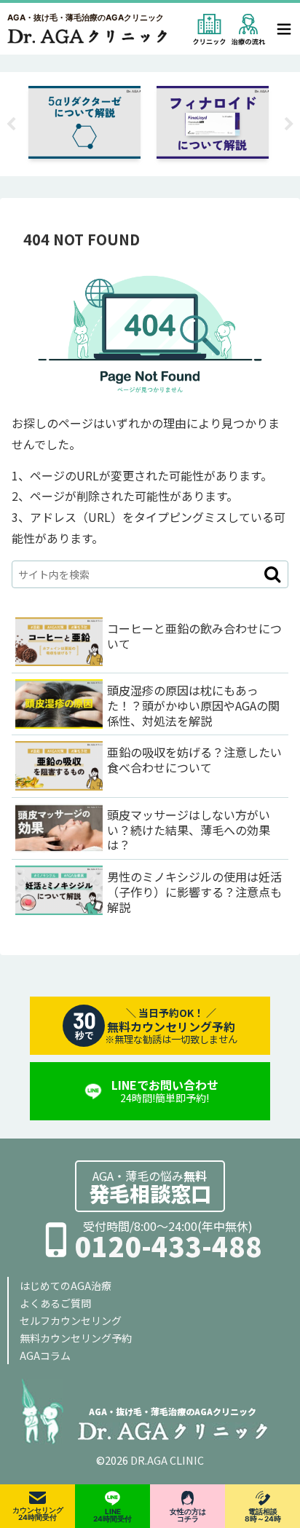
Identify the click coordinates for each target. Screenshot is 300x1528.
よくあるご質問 (55, 1303)
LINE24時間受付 (112, 1515)
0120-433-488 (168, 1246)
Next (289, 124)
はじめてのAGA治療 (65, 1285)
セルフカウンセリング (71, 1320)
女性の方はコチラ (188, 1515)
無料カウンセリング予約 (76, 1338)
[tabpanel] (144, 121)
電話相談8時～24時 (263, 1515)
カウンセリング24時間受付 (37, 1513)
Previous (11, 124)
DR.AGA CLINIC (167, 1460)
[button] (272, 574)
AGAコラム (45, 1355)
